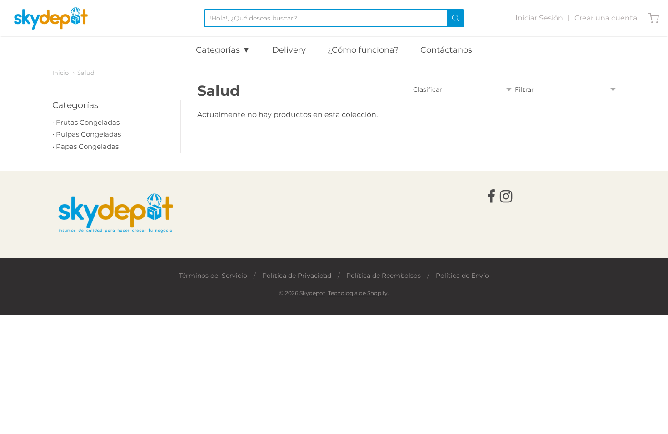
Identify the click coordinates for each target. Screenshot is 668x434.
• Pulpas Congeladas (86, 134)
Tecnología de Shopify (358, 293)
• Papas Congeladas (85, 146)
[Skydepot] (51, 18)
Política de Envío (462, 275)
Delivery (289, 50)
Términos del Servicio (213, 275)
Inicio (60, 72)
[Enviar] (455, 18)
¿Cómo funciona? (363, 50)
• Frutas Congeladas (86, 122)
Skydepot (312, 293)
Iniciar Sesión (539, 18)
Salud (86, 72)
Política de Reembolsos (383, 275)
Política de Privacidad (296, 275)
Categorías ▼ (223, 50)
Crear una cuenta (605, 18)
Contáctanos (446, 50)
